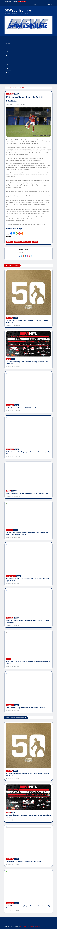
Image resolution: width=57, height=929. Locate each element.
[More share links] (22, 233)
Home (8, 43)
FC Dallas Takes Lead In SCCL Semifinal (19, 87)
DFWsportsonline (18, 10)
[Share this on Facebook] (11, 233)
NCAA (8, 47)
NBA (7, 64)
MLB (7, 72)
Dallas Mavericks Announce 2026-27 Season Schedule (23, 408)
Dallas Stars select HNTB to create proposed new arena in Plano (27, 493)
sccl (29, 241)
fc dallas (18, 241)
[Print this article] (17, 233)
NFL (7, 51)
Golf (7, 60)
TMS (7, 68)
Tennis (8, 81)
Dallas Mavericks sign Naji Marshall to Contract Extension (25, 708)
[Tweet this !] (14, 233)
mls (24, 241)
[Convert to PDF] (19, 233)
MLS (7, 55)
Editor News (30, 926)
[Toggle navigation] (28, 38)
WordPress (23, 926)
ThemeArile (37, 926)
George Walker (9, 104)
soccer (35, 241)
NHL (7, 77)
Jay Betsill (8, 325)
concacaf (10, 241)
